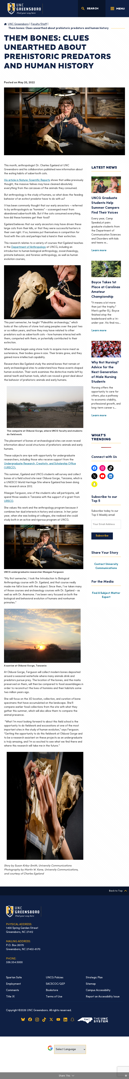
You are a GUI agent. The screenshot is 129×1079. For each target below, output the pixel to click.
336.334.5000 (14, 962)
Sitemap (91, 984)
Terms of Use (54, 996)
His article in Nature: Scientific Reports (27, 180)
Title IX (10, 996)
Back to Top (116, 891)
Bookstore (52, 990)
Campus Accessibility (98, 990)
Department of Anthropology (28, 247)
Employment (13, 984)
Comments (12, 990)
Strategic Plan (94, 977)
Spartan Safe (14, 977)
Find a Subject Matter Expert (106, 595)
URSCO (8, 501)
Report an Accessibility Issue (103, 996)
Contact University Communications (106, 566)
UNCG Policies (54, 977)
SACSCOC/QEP (55, 984)
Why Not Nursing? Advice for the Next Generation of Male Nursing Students (105, 372)
